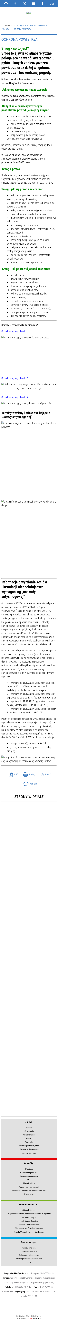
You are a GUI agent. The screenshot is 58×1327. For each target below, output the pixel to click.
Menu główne (34, 3)
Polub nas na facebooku (29, 1255)
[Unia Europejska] (30, 13)
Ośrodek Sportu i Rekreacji (29, 1225)
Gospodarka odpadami (29, 1176)
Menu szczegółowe (43, 3)
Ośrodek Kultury (29, 1210)
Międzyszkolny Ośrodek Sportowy (29, 1228)
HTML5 (24, 1308)
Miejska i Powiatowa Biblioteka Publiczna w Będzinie (29, 1214)
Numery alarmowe (29, 1153)
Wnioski (29, 1127)
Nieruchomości (29, 1135)
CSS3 (28, 1308)
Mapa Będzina (29, 1183)
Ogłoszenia (29, 1131)
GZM (29, 1262)
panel (52, 3)
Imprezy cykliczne (29, 1248)
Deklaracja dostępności (29, 1149)
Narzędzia (24, 3)
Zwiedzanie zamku (29, 1251)
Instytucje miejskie (28, 1204)
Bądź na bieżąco (28, 1242)
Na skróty (28, 1163)
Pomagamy (29, 1194)
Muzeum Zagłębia (29, 1217)
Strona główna (6, 3)
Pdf (11, 773)
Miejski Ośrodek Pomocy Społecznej (29, 1232)
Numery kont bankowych (29, 1187)
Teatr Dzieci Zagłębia (29, 1221)
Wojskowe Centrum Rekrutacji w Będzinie (29, 1190)
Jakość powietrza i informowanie (29, 1259)
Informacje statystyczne (29, 1146)
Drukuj (28, 773)
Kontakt (29, 783)
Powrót (45, 773)
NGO (29, 1180)
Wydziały (29, 1142)
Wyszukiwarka (15, 3)
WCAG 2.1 (37, 1308)
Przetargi (29, 1169)
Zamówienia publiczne (29, 1172)
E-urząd (28, 1122)
